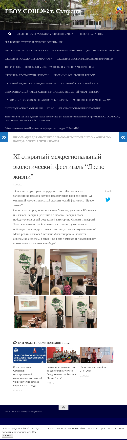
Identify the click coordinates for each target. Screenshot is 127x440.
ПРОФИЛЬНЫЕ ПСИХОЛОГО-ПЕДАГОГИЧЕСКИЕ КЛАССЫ (36, 100)
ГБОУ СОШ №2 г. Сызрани (43, 11)
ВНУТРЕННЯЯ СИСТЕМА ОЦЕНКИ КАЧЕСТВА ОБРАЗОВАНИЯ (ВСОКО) (43, 50)
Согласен (7, 436)
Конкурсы (103, 137)
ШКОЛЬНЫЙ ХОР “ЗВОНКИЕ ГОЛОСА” (74, 75)
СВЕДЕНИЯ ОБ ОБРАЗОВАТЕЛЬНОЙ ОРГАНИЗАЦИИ (45, 33)
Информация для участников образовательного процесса (53, 137)
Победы (18, 141)
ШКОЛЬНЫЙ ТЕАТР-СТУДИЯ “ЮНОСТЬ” (27, 75)
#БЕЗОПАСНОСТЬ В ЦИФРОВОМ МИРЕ (80, 108)
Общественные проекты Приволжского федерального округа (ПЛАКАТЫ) (42, 128)
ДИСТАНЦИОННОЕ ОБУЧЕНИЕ (103, 50)
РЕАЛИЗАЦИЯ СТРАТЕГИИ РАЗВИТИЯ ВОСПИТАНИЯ (34, 42)
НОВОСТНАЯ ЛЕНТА (91, 33)
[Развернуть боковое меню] (4, 137)
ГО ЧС (50, 108)
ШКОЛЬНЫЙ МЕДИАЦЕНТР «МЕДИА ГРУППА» (30, 83)
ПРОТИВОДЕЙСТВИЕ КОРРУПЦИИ (24, 108)
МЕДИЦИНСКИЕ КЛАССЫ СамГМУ (92, 100)
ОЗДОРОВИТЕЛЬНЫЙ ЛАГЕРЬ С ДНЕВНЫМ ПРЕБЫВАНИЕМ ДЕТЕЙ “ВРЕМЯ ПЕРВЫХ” (52, 91)
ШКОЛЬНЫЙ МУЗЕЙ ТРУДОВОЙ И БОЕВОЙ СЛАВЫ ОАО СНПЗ (59, 66)
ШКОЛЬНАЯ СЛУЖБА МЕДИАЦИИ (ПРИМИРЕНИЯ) (85, 58)
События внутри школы (42, 141)
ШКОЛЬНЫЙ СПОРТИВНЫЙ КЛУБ (79, 83)
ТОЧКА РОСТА (13, 66)
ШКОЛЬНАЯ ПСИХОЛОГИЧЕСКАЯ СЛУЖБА (28, 58)
